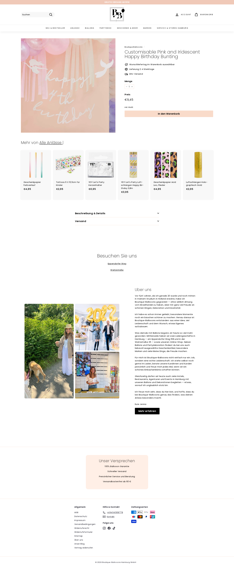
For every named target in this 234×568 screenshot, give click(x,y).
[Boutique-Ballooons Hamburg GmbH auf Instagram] (104, 528)
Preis (127, 94)
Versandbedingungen (85, 524)
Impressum (79, 520)
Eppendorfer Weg (117, 263)
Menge (128, 81)
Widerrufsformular (83, 532)
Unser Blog (79, 543)
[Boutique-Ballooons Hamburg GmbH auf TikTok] (114, 528)
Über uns (78, 540)
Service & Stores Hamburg (172, 28)
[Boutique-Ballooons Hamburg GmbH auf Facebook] (109, 528)
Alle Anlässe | (51, 142)
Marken (147, 28)
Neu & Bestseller (55, 28)
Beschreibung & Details (90, 213)
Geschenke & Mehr (127, 28)
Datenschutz (80, 516)
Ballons (89, 28)
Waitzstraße (116, 270)
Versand (80, 221)
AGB (76, 512)
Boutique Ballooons (134, 47)
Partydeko (106, 28)
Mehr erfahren (147, 411)
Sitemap (78, 536)
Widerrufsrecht (81, 528)
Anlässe (75, 28)
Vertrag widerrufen (83, 547)
